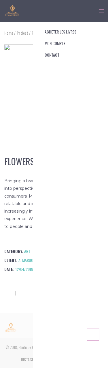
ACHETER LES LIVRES (60, 32)
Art (27, 251)
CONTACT (52, 55)
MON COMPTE (55, 43)
